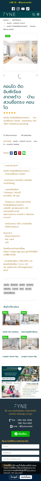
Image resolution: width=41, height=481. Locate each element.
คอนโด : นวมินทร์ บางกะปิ (22, 141)
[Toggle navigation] (38, 14)
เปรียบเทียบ (27, 135)
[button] (33, 14)
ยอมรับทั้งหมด (26, 477)
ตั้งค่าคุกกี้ (14, 477)
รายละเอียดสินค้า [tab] (11, 165)
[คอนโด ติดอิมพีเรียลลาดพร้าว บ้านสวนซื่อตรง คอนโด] (20, 52)
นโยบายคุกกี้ (19, 473)
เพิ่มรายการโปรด (11, 135)
